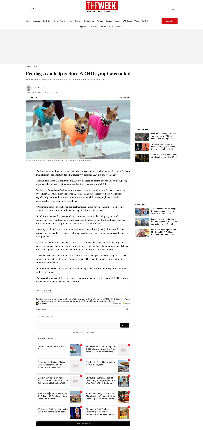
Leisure (117, 21)
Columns (109, 21)
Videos (136, 21)
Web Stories (127, 21)
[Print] (31, 97)
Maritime (119, 26)
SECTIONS (34, 9)
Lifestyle (36, 66)
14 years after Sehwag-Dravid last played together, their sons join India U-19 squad (163, 148)
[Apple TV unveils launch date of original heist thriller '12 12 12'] (142, 158)
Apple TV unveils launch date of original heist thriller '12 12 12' (164, 157)
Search (159, 21)
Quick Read (47, 21)
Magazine (36, 21)
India (56, 21)
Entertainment (89, 21)
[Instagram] (99, 14)
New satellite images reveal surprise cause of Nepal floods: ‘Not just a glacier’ (163, 136)
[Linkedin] (107, 14)
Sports (70, 21)
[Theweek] (102, 5)
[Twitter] (95, 14)
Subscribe (169, 21)
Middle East (94, 26)
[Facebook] (91, 14)
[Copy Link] (36, 97)
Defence (103, 26)
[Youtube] (103, 14)
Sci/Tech (145, 21)
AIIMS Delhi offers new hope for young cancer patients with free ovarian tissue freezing (163, 212)
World (62, 21)
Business (78, 21)
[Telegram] (111, 14)
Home (28, 21)
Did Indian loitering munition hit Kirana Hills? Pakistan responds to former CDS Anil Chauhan (164, 233)
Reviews (100, 21)
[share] (27, 97)
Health (111, 26)
